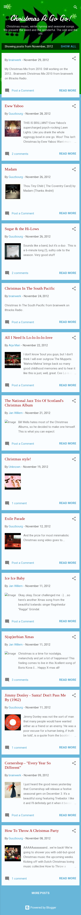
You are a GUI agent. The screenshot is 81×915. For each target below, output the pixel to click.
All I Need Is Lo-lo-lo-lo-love (28, 337)
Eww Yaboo (14, 106)
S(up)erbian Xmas (19, 637)
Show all (68, 46)
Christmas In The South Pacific (30, 288)
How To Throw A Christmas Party (32, 830)
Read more (67, 90)
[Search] (75, 8)
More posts (41, 893)
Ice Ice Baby (15, 578)
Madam (11, 169)
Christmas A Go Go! (40, 18)
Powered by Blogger (43, 907)
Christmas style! (18, 459)
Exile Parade (15, 518)
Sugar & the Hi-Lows (22, 229)
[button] (74, 59)
